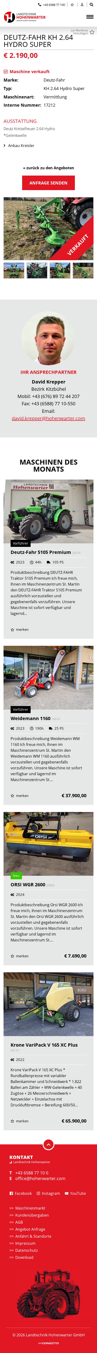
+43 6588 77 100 (53, 5)
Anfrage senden (48, 183)
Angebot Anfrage (30, 1229)
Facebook (23, 1193)
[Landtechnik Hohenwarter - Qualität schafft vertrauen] (25, 17)
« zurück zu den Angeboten (48, 167)
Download (24, 1257)
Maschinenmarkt (30, 1208)
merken (21, 629)
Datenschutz (26, 1250)
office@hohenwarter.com (40, 1178)
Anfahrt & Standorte (33, 1236)
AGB (19, 1222)
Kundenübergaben (32, 1215)
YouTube (77, 1193)
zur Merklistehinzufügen (79, 32)
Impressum (25, 1243)
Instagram (50, 1193)
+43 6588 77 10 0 (31, 1173)
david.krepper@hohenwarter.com (48, 418)
